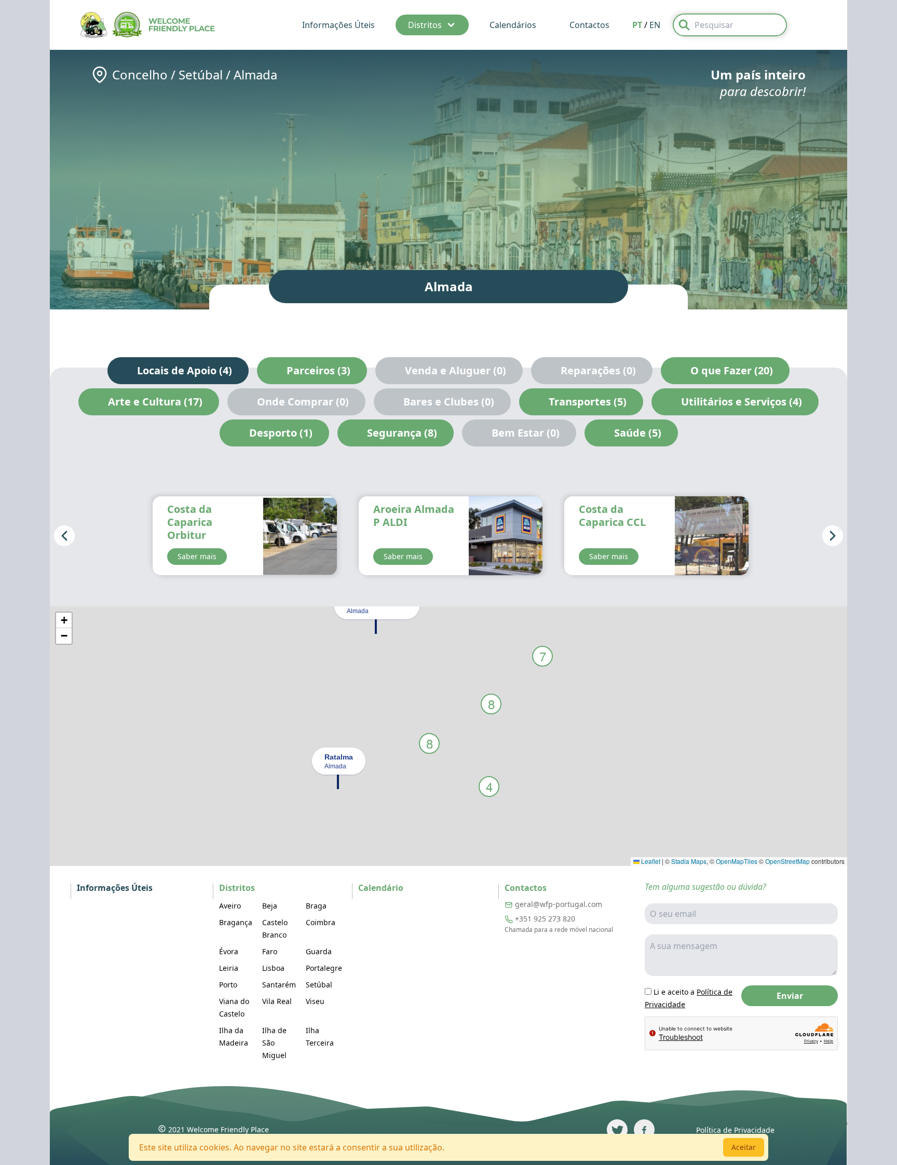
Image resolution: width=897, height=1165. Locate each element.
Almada (255, 74)
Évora (228, 951)
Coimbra (320, 922)
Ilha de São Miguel (274, 1042)
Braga (316, 906)
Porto (228, 985)
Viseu (315, 1001)
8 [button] (491, 704)
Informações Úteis (338, 25)
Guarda (319, 951)
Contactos (589, 25)
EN (654, 25)
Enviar (790, 995)
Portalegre (324, 968)
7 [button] (542, 656)
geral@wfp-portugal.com (558, 904)
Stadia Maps (688, 861)
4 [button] (489, 786)
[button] (376, 625)
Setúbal (201, 74)
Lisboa (273, 968)
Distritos (425, 25)
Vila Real (277, 1001)
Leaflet (650, 861)
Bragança (235, 922)
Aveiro (230, 906)
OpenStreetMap (787, 861)
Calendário (380, 887)
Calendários (513, 25)
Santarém (279, 985)
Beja (269, 906)
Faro (269, 951)
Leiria (228, 968)
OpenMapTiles (736, 861)
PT (637, 25)
